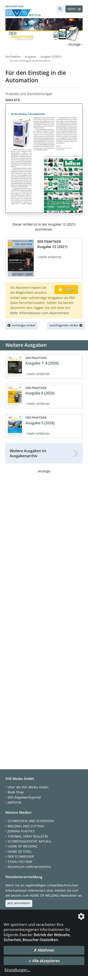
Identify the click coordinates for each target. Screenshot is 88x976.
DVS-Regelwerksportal (24, 797)
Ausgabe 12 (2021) (51, 56)
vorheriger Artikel (22, 325)
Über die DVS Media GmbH (28, 787)
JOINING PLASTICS (21, 831)
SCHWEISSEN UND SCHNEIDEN (31, 821)
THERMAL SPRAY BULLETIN (28, 836)
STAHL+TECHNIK (20, 861)
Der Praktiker (13, 56)
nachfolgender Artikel (64, 325)
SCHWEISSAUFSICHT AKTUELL (30, 841)
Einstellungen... (17, 969)
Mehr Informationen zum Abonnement (39, 313)
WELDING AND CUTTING (26, 826)
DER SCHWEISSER (21, 856)
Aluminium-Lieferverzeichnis (29, 866)
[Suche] (60, 8)
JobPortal (14, 802)
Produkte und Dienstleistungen (29, 94)
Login (68, 289)
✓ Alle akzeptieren (44, 960)
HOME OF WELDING (22, 846)
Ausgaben (30, 56)
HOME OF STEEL (20, 851)
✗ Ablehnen (44, 950)
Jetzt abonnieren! (18, 903)
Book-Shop (16, 792)
